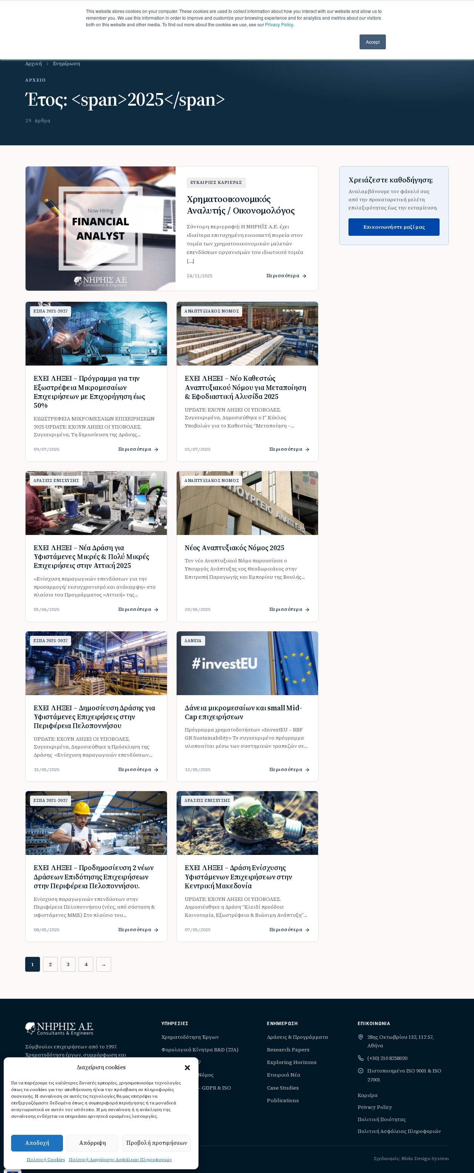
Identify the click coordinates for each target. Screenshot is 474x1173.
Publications (283, 1100)
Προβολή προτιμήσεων (156, 1143)
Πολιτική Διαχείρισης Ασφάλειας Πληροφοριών (120, 1160)
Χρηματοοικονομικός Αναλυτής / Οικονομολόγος (241, 204)
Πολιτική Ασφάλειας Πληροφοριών (399, 1131)
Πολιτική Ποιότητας (382, 1119)
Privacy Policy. (279, 24)
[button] (187, 1067)
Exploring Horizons (292, 1062)
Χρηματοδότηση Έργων (190, 1037)
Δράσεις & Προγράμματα (297, 1037)
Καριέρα (368, 1095)
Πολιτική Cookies (46, 1160)
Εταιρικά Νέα (283, 1074)
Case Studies (283, 1087)
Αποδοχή (37, 1143)
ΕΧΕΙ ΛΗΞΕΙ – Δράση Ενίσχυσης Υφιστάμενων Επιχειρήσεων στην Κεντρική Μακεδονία (238, 877)
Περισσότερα (283, 275)
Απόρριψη (92, 1143)
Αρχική (33, 63)
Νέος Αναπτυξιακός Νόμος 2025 (234, 547)
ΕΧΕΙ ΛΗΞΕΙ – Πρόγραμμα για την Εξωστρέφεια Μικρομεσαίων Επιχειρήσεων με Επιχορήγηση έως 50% (89, 391)
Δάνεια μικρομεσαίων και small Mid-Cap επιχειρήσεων (243, 712)
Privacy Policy (375, 1107)
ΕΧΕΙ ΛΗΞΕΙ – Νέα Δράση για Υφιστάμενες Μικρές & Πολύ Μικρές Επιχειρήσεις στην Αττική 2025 (91, 557)
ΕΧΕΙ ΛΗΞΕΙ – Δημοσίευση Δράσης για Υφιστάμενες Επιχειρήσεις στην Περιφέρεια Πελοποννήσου (94, 717)
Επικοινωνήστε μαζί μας (394, 227)
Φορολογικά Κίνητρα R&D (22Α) (199, 1049)
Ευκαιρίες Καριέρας (216, 182)
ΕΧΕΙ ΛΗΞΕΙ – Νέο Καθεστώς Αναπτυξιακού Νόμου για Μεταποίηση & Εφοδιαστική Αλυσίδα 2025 (245, 387)
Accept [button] (373, 42)
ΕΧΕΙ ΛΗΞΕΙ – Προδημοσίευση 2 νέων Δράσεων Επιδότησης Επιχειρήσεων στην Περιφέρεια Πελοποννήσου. (94, 877)
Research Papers (288, 1049)
